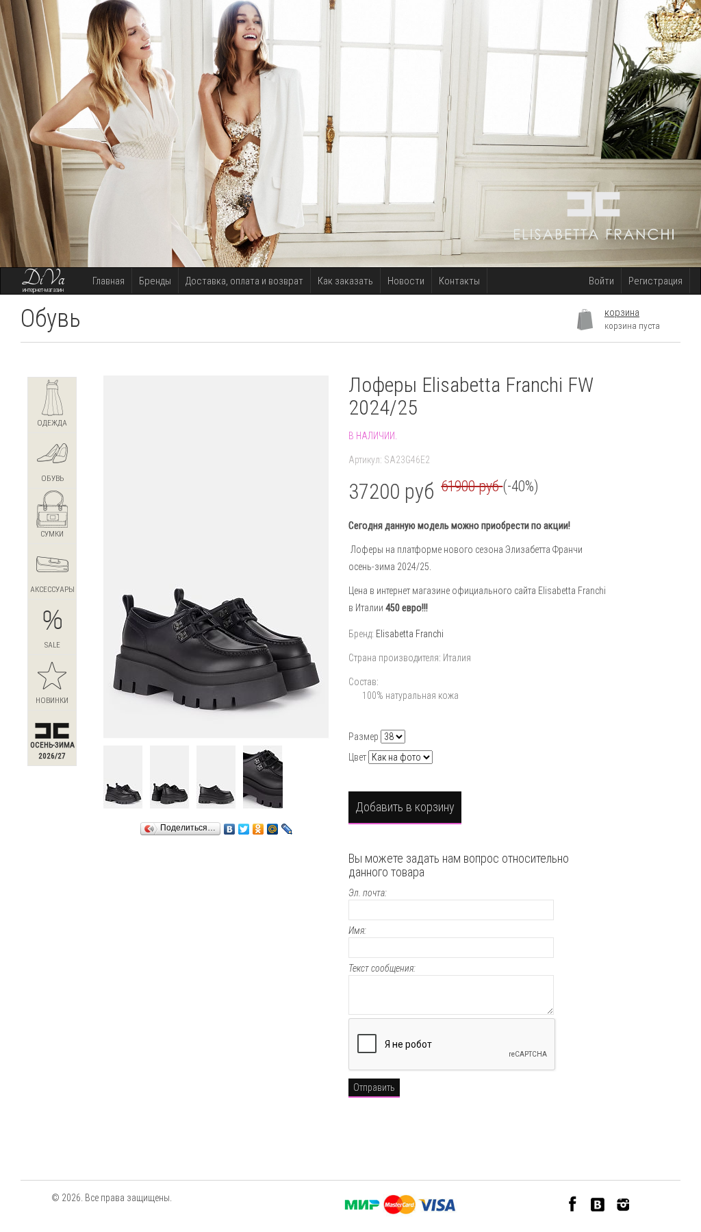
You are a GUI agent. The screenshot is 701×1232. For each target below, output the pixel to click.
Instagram (623, 1203)
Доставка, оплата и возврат (244, 281)
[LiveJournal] (287, 825)
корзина (621, 312)
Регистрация (655, 281)
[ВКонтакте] (229, 825)
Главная (108, 281)
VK (598, 1203)
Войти (601, 281)
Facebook (573, 1203)
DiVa (43, 279)
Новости (405, 281)
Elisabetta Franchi (410, 633)
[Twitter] (244, 825)
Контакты (459, 281)
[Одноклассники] (258, 825)
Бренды (155, 281)
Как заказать (345, 281)
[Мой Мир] (273, 825)
